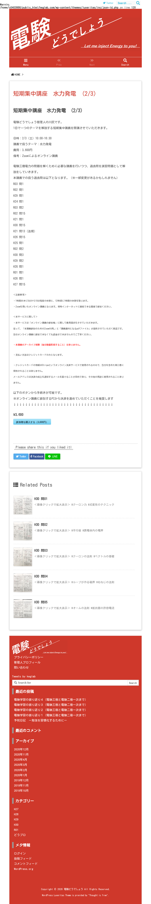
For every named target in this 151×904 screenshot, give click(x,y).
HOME (17, 74)
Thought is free (98, 895)
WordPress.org (23, 868)
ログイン (20, 853)
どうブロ (20, 834)
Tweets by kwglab (24, 676)
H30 (16, 824)
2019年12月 (21, 780)
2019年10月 (21, 790)
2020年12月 (21, 749)
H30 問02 (41, 524)
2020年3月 (20, 764)
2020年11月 (21, 754)
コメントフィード (26, 863)
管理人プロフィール (27, 662)
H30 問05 (41, 602)
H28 (16, 814)
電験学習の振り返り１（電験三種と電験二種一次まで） (51, 715)
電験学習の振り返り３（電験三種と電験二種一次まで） (51, 704)
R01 (16, 829)
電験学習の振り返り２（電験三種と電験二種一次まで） (51, 709)
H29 (16, 819)
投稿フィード (23, 858)
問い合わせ (21, 667)
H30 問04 (41, 576)
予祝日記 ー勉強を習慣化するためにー (40, 720)
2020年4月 (20, 759)
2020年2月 (20, 770)
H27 (16, 809)
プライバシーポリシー (28, 657)
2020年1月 (20, 775)
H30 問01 (41, 498)
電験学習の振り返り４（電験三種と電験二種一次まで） (51, 699)
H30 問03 (41, 550)
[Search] (138, 3)
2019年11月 (21, 785)
